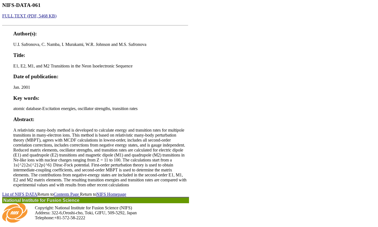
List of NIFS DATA (19, 194)
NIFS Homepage (111, 194)
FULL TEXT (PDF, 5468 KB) (29, 16)
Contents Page (67, 194)
